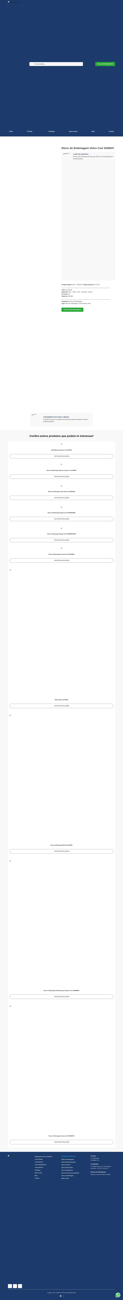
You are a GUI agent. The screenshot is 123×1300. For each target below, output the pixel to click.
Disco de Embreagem (75, 301)
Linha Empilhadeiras (40, 1164)
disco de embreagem (71, 303)
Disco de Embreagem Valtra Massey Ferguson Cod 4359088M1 (61, 990)
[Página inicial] (14, 64)
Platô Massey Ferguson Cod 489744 (61, 450)
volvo (89, 303)
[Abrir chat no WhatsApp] (118, 1295)
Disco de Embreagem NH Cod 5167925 (61, 845)
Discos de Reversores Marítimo (70, 1173)
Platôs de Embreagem (68, 1159)
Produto (29, 131)
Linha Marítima (39, 1162)
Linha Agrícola (39, 1167)
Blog (93, 131)
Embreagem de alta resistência (43, 1156)
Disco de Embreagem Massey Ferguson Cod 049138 (61, 470)
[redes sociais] (10, 1286)
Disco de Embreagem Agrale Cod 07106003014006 (61, 534)
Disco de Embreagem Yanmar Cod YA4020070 (61, 1136)
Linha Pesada (82, 303)
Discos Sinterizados (67, 1167)
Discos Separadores (67, 1170)
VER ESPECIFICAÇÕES (61, 456)
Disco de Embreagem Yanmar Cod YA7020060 (61, 554)
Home (11, 131)
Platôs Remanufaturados (69, 1162)
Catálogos (51, 131)
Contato (111, 131)
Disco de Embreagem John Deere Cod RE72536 (61, 491)
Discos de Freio (66, 1164)
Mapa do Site (65, 1178)
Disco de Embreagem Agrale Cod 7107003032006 (61, 512)
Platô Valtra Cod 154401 (61, 699)
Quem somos (73, 131)
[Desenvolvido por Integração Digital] (61, 1296)
